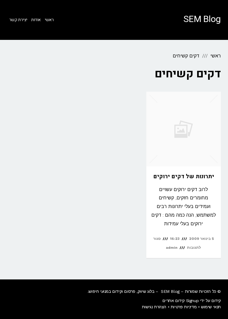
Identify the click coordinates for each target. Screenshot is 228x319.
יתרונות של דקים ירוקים (183, 176)
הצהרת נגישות (154, 306)
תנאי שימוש (211, 306)
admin (172, 247)
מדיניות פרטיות (184, 306)
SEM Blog (202, 19)
